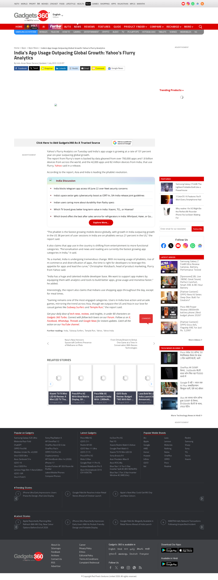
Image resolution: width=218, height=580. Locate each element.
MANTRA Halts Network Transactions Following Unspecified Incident (184, 523)
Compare (155, 27)
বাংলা (126, 549)
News (77, 27)
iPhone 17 (49, 463)
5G (196, 32)
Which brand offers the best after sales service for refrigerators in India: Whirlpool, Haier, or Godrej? (103, 216)
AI (44, 27)
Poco (166, 463)
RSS (53, 563)
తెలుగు (140, 549)
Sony (187, 449)
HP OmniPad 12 (52, 441)
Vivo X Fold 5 (20, 477)
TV (123, 32)
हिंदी (38, 4)
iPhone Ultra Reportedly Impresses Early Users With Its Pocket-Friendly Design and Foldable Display (88, 524)
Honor (146, 452)
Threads (74, 320)
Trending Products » (171, 90)
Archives (55, 556)
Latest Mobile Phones (55, 473)
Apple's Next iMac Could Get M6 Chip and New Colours (136, 494)
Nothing (167, 449)
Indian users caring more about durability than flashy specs (84, 202)
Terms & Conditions (88, 559)
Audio (115, 32)
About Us (55, 545)
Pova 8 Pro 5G (86, 456)
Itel (145, 466)
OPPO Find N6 (20, 449)
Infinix (146, 459)
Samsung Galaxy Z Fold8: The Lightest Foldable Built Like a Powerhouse (189, 187)
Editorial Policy (86, 556)
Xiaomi (188, 459)
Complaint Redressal (89, 563)
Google (147, 445)
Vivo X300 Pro (20, 466)
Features (104, 27)
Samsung (189, 441)
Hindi (119, 549)
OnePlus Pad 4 (51, 449)
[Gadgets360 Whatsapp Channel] (192, 245)
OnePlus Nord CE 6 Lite (55, 445)
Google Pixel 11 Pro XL (90, 463)
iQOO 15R (18, 474)
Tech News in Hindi (171, 348)
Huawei (147, 456)
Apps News (33, 48)
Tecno (187, 456)
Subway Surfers (75, 307)
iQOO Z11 (84, 441)
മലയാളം (123, 554)
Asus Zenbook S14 (22, 459)
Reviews (89, 27)
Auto (67, 27)
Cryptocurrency (52, 456)
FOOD (62, 4)
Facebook (52, 320)
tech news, (75, 313)
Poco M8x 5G (86, 438)
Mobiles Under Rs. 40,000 (25, 452)
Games (95, 4)
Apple (146, 441)
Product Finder (134, 27)
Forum (110, 317)
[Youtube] (178, 245)
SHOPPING (105, 4)
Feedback (55, 552)
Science (173, 32)
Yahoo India (109, 331)
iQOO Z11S (85, 452)
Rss (140, 567)
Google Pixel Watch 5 (119, 449)
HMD (146, 449)
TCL (186, 452)
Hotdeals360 (148, 32)
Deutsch (134, 554)
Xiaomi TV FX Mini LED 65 (121, 452)
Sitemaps (56, 549)
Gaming (77, 32)
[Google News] (199, 245)
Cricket (54, 4)
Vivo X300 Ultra (21, 456)
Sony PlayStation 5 (53, 438)
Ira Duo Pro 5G (116, 438)
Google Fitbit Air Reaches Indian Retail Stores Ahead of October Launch (89, 494)
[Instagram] (185, 245)
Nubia (166, 452)
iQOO (146, 463)
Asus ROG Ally (116, 463)
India (66, 331)
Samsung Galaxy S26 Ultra (25, 438)
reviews (85, 313)
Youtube (122, 567)
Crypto (105, 32)
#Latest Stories (22, 516)
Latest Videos (168, 257)
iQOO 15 (18, 463)
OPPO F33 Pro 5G (53, 452)
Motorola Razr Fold (22, 441)
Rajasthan (123, 4)
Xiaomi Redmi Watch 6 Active (122, 445)
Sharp (187, 445)
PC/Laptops (133, 32)
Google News (90, 320)
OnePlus (168, 456)
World (24, 4)
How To (66, 32)
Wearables (185, 32)
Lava (166, 438)
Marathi (141, 4)
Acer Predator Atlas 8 (119, 459)
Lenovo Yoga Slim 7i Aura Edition (28, 470)
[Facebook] (163, 245)
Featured (166, 178)
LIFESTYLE (70, 4)
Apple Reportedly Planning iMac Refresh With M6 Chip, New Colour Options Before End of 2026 (38, 524)
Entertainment (91, 32)
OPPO (167, 459)
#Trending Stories (23, 488)
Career (82, 545)
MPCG (132, 4)
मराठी (147, 549)
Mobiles (43, 32)
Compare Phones (53, 476)
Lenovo (167, 441)
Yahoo (58, 165)
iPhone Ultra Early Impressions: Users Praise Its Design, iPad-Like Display (40, 494)
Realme (167, 466)
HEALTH (80, 4)
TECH (88, 4)
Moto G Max (85, 459)
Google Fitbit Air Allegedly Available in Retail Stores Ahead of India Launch (136, 523)
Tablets (162, 32)
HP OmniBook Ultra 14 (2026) (58, 459)
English (112, 549)
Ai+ (145, 438)
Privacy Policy (85, 549)
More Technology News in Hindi (186, 415)
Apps (24, 48)
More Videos (195, 339)
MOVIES (45, 4)
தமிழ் (132, 549)
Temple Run (96, 307)
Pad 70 (113, 441)
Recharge (173, 27)
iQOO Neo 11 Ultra (88, 449)
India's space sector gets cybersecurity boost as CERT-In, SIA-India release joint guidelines (99, 195)
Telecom (55, 32)
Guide (117, 27)
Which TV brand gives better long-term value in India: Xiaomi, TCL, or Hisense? (93, 209)
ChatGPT (18, 445)
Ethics (82, 552)
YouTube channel (70, 324)
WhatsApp (63, 320)
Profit (32, 4)
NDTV (16, 4)
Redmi (188, 438)
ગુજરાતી (112, 554)
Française (144, 554)
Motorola (168, 445)
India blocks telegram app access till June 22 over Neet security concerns (91, 188)
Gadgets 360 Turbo (57, 317)
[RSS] (202, 3)
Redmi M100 (86, 445)
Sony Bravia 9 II (117, 456)
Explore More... (101, 222)
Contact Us (56, 559)
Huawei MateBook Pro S (91, 466)
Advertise (56, 566)
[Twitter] (170, 245)
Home (19, 27)
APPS (113, 4)
